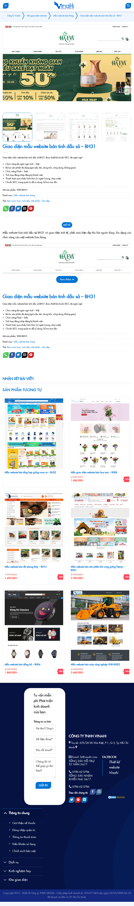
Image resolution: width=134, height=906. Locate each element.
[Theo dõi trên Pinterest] (78, 800)
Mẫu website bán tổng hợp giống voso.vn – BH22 (30, 472)
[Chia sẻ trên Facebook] (12, 208)
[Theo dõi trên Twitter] (72, 800)
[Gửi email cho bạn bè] (25, 208)
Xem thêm (65, 279)
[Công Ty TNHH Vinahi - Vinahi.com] (63, 6)
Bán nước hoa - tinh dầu (18, 200)
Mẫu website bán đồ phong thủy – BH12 (26, 566)
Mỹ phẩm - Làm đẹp (40, 200)
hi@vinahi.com (88, 757)
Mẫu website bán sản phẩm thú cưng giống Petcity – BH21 (98, 568)
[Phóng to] (7, 97)
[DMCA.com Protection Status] (116, 797)
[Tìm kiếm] (128, 6)
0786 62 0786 (80, 772)
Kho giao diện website (37, 15)
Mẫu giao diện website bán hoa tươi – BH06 (94, 472)
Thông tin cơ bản (42, 721)
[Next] (124, 63)
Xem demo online (15, 105)
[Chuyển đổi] (5, 813)
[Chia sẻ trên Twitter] (18, 208)
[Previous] (9, 63)
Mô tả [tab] (66, 225)
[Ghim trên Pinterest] (31, 208)
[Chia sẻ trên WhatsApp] (6, 208)
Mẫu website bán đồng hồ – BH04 (22, 664)
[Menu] (6, 6)
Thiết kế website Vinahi (114, 767)
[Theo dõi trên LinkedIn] (84, 800)
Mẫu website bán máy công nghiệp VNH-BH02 (95, 664)
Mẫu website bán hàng (63, 15)
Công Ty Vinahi (13, 15)
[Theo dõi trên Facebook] (93, 792)
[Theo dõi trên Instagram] (99, 792)
